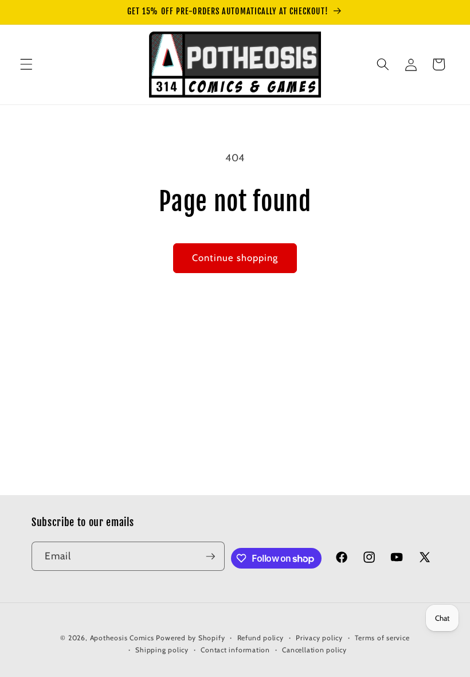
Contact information (235, 649)
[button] (26, 64)
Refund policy (260, 637)
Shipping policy (162, 649)
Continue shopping (235, 257)
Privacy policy (319, 637)
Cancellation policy (314, 649)
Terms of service (382, 637)
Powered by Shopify (190, 637)
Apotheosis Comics (122, 637)
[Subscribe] (210, 556)
